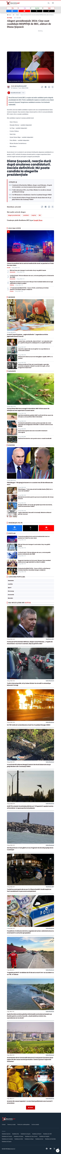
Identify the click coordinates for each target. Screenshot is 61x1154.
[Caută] (48, 3)
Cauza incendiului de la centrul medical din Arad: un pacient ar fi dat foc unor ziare (34, 537)
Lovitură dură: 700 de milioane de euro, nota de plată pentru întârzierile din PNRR (34, 553)
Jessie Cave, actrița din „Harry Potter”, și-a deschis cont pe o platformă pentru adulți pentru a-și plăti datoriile (35, 342)
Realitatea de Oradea (18, 1136)
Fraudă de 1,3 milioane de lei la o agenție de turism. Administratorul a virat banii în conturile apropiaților (30, 932)
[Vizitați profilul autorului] (8, 87)
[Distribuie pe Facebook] (45, 87)
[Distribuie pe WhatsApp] (49, 87)
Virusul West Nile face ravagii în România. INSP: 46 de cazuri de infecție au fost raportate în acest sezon (28, 409)
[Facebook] (12, 11)
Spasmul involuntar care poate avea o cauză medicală (34, 438)
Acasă (10, 14)
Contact (3, 1124)
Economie (12, 272)
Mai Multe (30, 1107)
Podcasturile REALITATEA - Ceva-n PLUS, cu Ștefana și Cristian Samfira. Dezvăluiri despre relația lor (29, 288)
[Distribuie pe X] (52, 87)
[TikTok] (49, 11)
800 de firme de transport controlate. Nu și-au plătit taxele (28, 270)
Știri (13, 14)
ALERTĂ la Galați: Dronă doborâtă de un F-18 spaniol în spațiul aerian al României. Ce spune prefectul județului (30, 807)
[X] (36, 11)
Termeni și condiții (11, 1124)
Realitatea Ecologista (25, 1134)
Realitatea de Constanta (7, 1139)
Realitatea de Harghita (44, 1136)
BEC (40, 215)
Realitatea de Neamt (36, 1134)
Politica (12, 285)
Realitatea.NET (22, 86)
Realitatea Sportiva (6, 1134)
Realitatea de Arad (19, 1139)
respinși (33, 215)
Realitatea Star (15, 1134)
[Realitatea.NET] (13, 3)
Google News (37, 220)
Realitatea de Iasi (39, 1139)
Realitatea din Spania (6, 1141)
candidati (26, 215)
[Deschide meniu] (53, 3)
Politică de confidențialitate (23, 1124)
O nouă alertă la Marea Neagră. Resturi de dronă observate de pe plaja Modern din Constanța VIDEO (31, 198)
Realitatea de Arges (29, 1139)
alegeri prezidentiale (14, 215)
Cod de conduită (35, 1124)
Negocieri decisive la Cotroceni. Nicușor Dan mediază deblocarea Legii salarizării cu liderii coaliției (34, 561)
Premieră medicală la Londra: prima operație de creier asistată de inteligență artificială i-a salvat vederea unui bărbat (35, 424)
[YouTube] (24, 11)
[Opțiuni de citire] (57, 1150)
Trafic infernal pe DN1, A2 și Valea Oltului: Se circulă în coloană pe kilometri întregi (31, 191)
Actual (17, 14)
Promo (12, 291)
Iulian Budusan (50, 680)
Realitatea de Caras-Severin (31, 1136)
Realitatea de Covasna (7, 1136)
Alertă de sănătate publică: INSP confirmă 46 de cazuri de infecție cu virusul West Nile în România (35, 416)
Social (8, 267)
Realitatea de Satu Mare (50, 1139)
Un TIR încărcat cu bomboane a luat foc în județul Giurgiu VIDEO (32, 195)
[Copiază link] (42, 87)
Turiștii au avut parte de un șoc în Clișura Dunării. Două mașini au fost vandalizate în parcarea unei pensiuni (29, 890)
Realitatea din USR (47, 1134)
